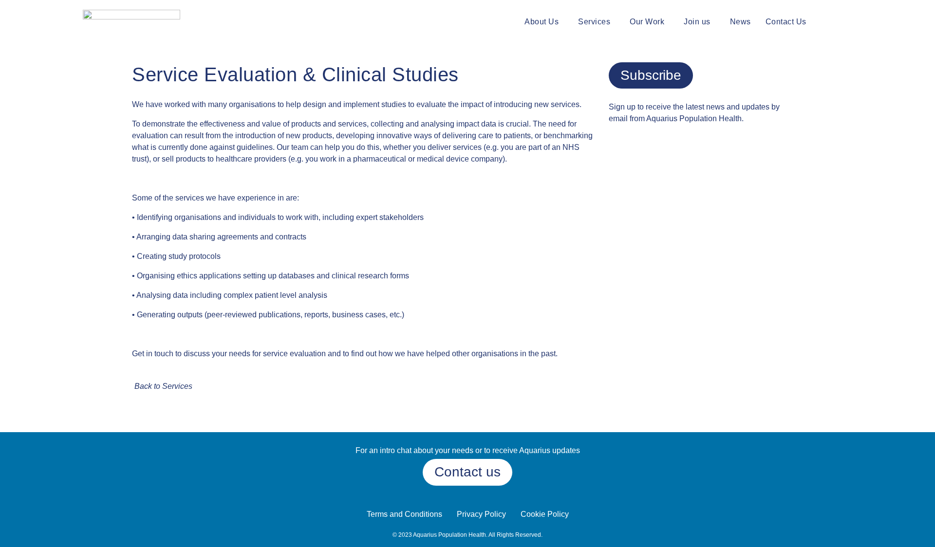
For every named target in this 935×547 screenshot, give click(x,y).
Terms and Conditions (404, 514)
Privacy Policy (481, 514)
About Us (541, 22)
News (740, 22)
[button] (544, 22)
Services (594, 22)
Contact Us (786, 22)
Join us (697, 22)
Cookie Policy (545, 514)
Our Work (647, 22)
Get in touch (152, 353)
